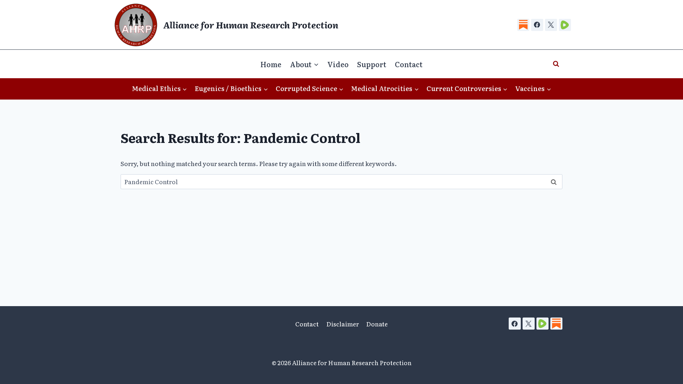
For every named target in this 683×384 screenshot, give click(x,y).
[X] (551, 25)
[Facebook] (537, 25)
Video (338, 64)
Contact (409, 64)
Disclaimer (342, 323)
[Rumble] (565, 25)
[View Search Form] (556, 64)
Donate (377, 323)
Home (270, 64)
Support (371, 64)
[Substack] (523, 25)
